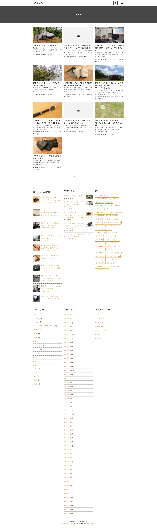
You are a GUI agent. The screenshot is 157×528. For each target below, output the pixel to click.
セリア (99, 239)
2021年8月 (67, 422)
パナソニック (101, 246)
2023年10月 (68, 339)
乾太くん (110, 263)
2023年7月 (67, 350)
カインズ (100, 226)
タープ (118, 239)
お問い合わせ (99, 339)
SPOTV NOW (111, 216)
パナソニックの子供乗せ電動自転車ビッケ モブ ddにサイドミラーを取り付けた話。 (73, 226)
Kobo (110, 209)
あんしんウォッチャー (112, 222)
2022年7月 (67, 390)
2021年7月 (67, 426)
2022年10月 (68, 378)
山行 (35, 376)
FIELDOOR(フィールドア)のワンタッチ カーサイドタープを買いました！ (51, 268)
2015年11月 (68, 489)
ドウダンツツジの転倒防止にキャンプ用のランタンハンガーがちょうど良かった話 (73, 204)
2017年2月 (67, 473)
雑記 (35, 337)
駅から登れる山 (102, 270)
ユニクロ (100, 259)
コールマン (101, 232)
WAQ (99, 222)
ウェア (36, 322)
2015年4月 (67, 513)
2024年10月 (68, 323)
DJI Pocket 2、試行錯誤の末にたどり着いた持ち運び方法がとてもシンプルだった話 (51, 248)
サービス (36, 341)
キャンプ (46, 54)
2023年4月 (67, 362)
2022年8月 (67, 386)
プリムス (100, 249)
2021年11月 (68, 410)
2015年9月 (67, 497)
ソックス (109, 239)
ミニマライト (116, 253)
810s (107, 195)
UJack (116, 219)
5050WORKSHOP (103, 199)
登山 (34, 365)
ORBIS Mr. (100, 212)
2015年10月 (68, 493)
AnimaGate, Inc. (90, 523)
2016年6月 (67, 485)
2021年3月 (67, 442)
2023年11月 (68, 335)
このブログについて (101, 327)
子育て (35, 353)
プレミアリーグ (102, 253)
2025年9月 (67, 315)
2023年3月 (67, 366)
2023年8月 (67, 346)
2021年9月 (67, 418)
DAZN (109, 202)
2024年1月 (67, 331)
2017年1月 (67, 477)
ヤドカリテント (113, 256)
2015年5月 (67, 509)
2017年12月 (68, 462)
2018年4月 (67, 458)
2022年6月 (67, 394)
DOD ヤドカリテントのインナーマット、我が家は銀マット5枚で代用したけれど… (51, 278)
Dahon (99, 202)
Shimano (100, 216)
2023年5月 (67, 358)
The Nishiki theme (67, 523)
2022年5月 (67, 398)
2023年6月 (67, 354)
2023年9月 (67, 343)
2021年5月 (67, 434)
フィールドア (115, 246)
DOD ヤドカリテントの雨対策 (73, 196)
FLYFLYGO (100, 209)
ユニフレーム (111, 259)
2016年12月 (68, 481)
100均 (99, 195)
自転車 (35, 384)
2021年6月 (67, 430)
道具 (51, 54)
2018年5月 (67, 454)
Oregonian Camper (114, 212)
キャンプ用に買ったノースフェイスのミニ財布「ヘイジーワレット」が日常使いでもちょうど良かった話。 (77, 215)
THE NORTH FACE (103, 219)
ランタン (100, 263)
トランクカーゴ (112, 243)
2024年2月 (67, 327)
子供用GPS (101, 266)
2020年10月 (68, 446)
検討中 (36, 330)
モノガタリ (36, 349)
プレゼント (111, 249)
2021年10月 (68, 414)
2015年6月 (67, 505)
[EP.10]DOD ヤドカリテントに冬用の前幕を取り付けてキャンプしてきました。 (51, 288)
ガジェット (36, 315)
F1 (118, 205)
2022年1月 (67, 406)
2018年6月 (67, 450)
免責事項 (98, 335)
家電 (34, 357)
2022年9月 (67, 382)
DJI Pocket (101, 205)
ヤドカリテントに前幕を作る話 (44, 326)
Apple (115, 199)
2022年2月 (67, 402)
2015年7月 (67, 501)
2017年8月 (67, 470)
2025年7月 (67, 319)
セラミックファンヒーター (106, 236)
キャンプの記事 (100, 319)
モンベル (100, 256)
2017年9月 (67, 466)
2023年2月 (67, 370)
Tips (35, 368)
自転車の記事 (99, 323)
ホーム (97, 315)
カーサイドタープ (113, 226)
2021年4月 (67, 438)
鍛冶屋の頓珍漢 (114, 266)
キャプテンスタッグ (104, 229)
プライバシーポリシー (102, 331)
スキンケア (112, 232)
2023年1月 (67, 374)
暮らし (35, 361)
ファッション (37, 345)
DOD (111, 205)
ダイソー (100, 243)
